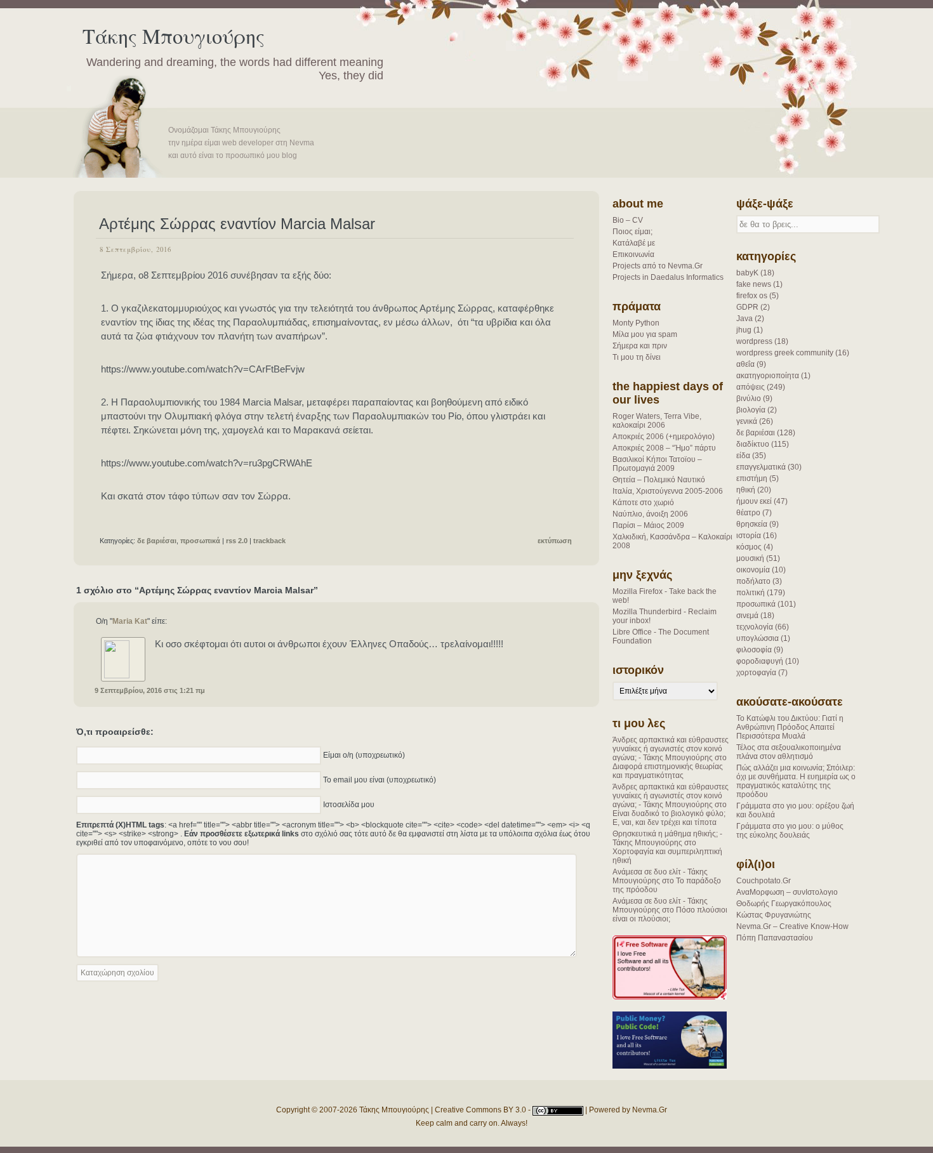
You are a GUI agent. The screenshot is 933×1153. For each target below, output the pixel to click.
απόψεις (750, 387)
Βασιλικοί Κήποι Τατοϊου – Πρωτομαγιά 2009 (657, 464)
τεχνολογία (754, 627)
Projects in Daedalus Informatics (668, 277)
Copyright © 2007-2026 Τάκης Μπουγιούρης (352, 1109)
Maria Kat (129, 621)
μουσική (750, 558)
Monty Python (635, 323)
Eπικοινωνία (633, 254)
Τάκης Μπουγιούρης (174, 35)
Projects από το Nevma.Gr (657, 265)
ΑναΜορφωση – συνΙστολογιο (787, 892)
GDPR (747, 307)
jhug (743, 330)
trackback (269, 540)
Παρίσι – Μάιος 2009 (648, 525)
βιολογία (750, 409)
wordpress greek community (784, 352)
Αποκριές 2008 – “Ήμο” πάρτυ (664, 448)
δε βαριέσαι (755, 432)
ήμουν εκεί (754, 501)
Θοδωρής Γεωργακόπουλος (783, 903)
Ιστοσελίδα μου (348, 804)
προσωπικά (756, 604)
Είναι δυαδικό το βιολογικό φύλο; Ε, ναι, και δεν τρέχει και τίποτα (668, 818)
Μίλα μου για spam (644, 334)
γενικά (746, 421)
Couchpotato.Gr (763, 880)
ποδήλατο (753, 581)
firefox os (751, 295)
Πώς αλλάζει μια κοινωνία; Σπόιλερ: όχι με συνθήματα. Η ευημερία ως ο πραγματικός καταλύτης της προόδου (796, 781)
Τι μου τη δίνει (636, 357)
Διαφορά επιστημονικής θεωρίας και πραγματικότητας (667, 771)
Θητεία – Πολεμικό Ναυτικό (658, 479)
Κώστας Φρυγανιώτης (773, 915)
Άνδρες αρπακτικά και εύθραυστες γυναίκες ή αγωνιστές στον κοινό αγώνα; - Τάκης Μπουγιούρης (670, 748)
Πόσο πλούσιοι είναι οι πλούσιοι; (669, 914)
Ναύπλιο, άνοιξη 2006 (650, 514)
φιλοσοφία (754, 649)
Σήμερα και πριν (639, 345)
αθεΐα (745, 364)
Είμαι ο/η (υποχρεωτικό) (364, 754)
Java (744, 318)
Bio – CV (627, 220)
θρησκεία (751, 524)
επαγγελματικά (761, 467)
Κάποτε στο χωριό (643, 502)
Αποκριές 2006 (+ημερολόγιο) (663, 436)
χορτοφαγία (756, 672)
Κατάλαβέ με (633, 243)
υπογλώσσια (757, 638)
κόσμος (749, 547)
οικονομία (753, 569)
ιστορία (748, 535)
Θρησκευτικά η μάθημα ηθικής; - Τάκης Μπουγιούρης (667, 838)
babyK (747, 272)
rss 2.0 (237, 540)
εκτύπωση (555, 540)
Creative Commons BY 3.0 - (484, 1109)
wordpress (754, 341)
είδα (743, 455)
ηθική (745, 489)
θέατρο (748, 512)
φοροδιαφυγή (759, 661)
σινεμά (747, 615)
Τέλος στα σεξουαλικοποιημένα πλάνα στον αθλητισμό (788, 752)
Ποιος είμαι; (632, 231)
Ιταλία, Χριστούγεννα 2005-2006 (667, 491)
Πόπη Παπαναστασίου (774, 937)
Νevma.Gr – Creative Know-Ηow (792, 926)
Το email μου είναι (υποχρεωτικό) (379, 779)
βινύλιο (748, 398)
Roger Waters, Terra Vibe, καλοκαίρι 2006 (656, 421)
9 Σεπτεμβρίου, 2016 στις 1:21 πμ (150, 690)
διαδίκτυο (752, 444)
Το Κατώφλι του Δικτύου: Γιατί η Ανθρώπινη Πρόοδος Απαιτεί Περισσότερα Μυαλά (790, 727)
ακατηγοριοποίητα (767, 375)
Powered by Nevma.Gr (628, 1109)
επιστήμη (751, 478)
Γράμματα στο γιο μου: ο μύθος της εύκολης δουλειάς (790, 831)
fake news (753, 284)
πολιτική (750, 592)
